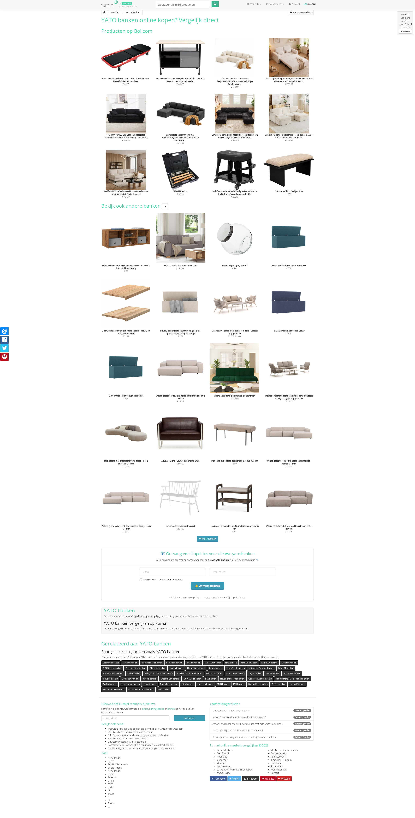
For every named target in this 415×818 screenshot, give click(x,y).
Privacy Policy (223, 772)
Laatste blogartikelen (225, 704)
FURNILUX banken (269, 662)
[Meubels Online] (104, 12)
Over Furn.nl (222, 753)
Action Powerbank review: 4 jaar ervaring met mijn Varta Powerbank (261, 723)
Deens (111, 803)
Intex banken (187, 684)
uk (109, 800)
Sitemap (220, 763)
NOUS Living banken (112, 668)
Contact (275, 772)
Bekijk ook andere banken (131, 205)
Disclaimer (221, 759)
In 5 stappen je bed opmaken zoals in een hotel (261, 730)
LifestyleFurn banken (170, 678)
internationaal (139, 741)
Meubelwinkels (224, 766)
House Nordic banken (113, 673)
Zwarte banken (193, 662)
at (109, 806)
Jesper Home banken (130, 684)
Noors (111, 774)
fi (108, 796)
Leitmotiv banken (111, 662)
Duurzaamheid (278, 753)
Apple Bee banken (292, 673)
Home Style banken (196, 668)
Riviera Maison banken (152, 662)
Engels (111, 793)
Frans (110, 761)
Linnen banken (176, 668)
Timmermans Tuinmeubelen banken (292, 678)
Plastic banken (134, 673)
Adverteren (276, 766)
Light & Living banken (258, 684)
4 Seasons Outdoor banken (261, 668)
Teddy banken (109, 684)
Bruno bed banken (168, 684)
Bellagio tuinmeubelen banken (159, 673)
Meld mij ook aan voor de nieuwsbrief (162, 579)
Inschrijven (189, 718)
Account (295, 4)
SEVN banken (223, 684)
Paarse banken (272, 673)
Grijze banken (255, 673)
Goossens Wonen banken (260, 678)
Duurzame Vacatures (119, 741)
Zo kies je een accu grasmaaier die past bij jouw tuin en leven (261, 737)
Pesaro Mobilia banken (113, 689)
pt (109, 790)
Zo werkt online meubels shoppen (234, 769)
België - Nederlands (118, 764)
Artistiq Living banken (135, 668)
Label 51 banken (285, 668)
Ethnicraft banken (158, 668)
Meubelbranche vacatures (284, 750)
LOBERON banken (213, 662)
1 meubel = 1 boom (281, 759)
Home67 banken (297, 684)
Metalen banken (289, 662)
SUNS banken (163, 689)
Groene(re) (127, 3)
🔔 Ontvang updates (207, 586)
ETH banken (238, 684)
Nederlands (114, 757)
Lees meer (406, 31)
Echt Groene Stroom (118, 735)
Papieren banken (205, 684)
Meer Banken (208, 538)
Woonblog (221, 756)
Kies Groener (114, 738)
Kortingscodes (278, 756)
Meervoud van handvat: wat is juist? (261, 710)
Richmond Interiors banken (140, 689)
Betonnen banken (130, 678)
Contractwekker (116, 744)
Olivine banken (278, 684)
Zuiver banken (215, 668)
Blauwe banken (149, 678)
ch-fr (110, 783)
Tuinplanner (277, 763)
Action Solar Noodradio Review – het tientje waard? (261, 717)
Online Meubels (224, 750)
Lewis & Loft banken (235, 668)
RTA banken (210, 678)
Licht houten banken (235, 673)
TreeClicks (113, 728)
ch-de (111, 780)
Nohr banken (150, 684)
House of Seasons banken (232, 678)
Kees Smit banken (249, 662)
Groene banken (130, 662)
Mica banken (231, 662)
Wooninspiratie (278, 769)
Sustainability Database (120, 748)
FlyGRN (111, 732)
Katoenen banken (174, 662)
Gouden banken (110, 678)
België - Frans (115, 767)
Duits (110, 787)
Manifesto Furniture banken (189, 673)
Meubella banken (214, 673)
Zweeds (112, 777)
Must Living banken (192, 678)
